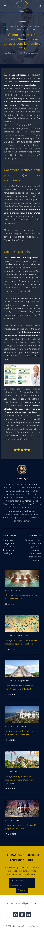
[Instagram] (22, 915)
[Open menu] (5, 6)
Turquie (17, 771)
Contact (34, 903)
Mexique (17, 681)
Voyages (25, 681)
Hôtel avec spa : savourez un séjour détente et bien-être (21, 597)
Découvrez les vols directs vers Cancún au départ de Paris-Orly (19, 687)
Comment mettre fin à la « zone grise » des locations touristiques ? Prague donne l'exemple (33, 548)
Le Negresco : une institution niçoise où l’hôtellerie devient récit (21, 733)
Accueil (6, 26)
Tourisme (22, 21)
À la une (8, 590)
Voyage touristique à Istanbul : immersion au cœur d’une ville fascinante (19, 779)
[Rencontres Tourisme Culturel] (22, 6)
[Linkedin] (28, 915)
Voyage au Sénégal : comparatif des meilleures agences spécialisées (21, 642)
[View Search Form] (40, 6)
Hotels (17, 590)
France (17, 726)
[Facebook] (15, 915)
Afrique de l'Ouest (21, 635)
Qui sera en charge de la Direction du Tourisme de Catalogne (9, 545)
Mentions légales (22, 903)
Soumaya (11, 53)
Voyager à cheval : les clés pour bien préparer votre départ (21, 827)
